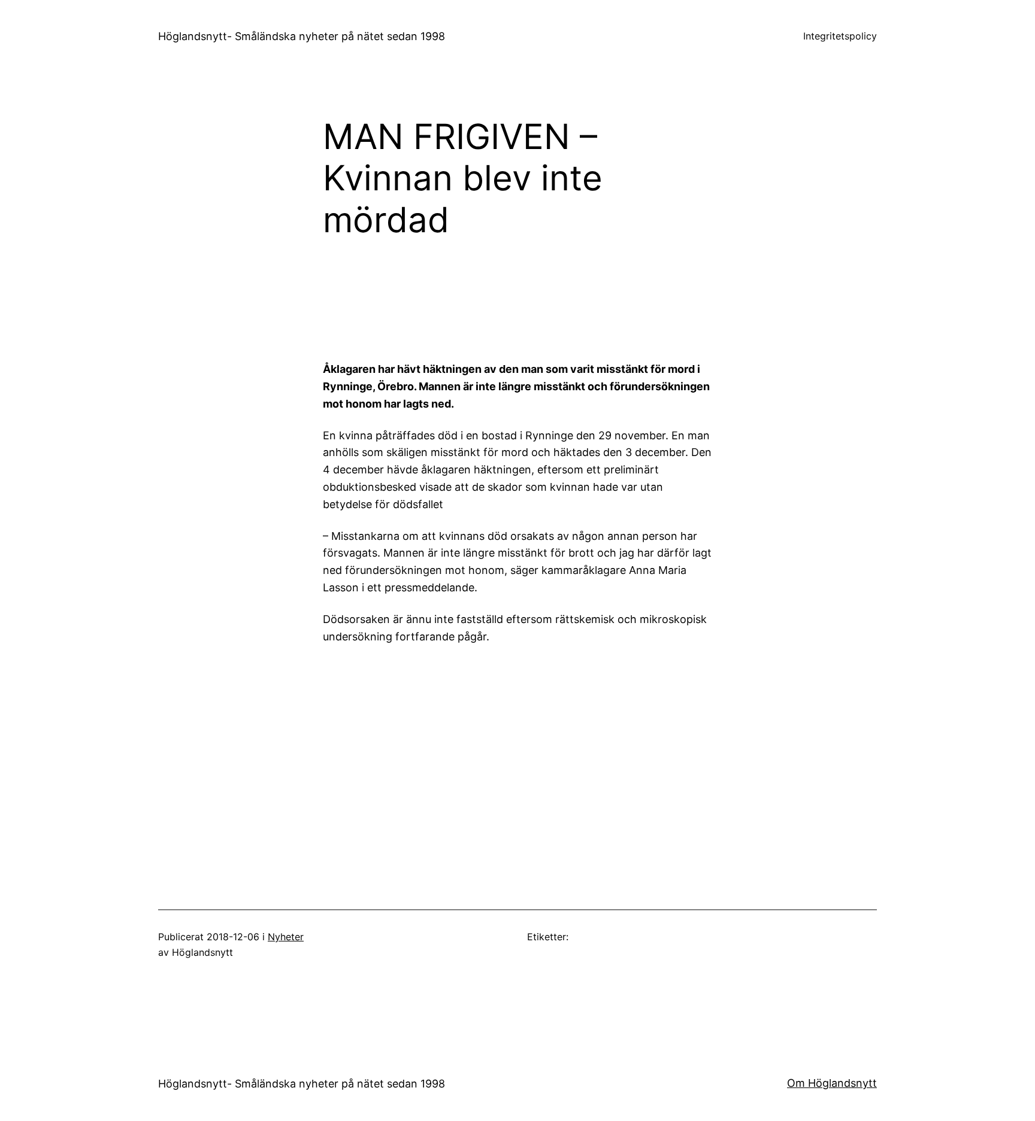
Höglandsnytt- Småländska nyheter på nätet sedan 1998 (301, 36)
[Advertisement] (616, 305)
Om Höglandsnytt (832, 1083)
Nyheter (286, 937)
